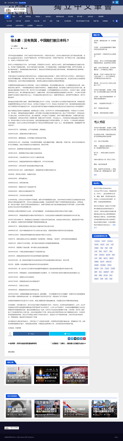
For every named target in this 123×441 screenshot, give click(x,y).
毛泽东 (109, 265)
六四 (37, 375)
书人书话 (9, 21)
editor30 (22, 381)
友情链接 (105, 21)
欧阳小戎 (108, 261)
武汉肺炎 (102, 265)
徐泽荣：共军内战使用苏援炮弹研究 (23, 343)
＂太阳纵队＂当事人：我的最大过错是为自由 (67, 343)
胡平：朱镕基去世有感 (101, 108)
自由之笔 (36, 21)
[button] (113, 21)
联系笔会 (28, 16)
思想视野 (101, 16)
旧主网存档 (67, 21)
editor (16, 46)
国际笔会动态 (60, 16)
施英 (100, 258)
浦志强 (96, 268)
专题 (57, 21)
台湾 (96, 251)
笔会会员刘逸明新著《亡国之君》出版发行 (18, 376)
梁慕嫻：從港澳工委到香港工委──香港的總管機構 (75, 377)
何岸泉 (96, 244)
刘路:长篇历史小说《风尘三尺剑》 (105, 159)
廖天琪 (108, 255)
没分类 (47, 375)
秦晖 (96, 272)
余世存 (102, 244)
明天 (44, 21)
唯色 (100, 251)
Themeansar (30, 437)
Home (116, 437)
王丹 (101, 268)
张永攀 (25, 48)
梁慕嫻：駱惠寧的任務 (46, 377)
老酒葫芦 (106, 272)
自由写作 (27, 21)
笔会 (100, 272)
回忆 (44, 375)
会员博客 (30, 25)
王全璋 (107, 268)
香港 (101, 278)
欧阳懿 (96, 265)
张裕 (113, 255)
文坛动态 (70, 16)
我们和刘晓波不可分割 (82, 21)
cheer (108, 414)
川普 (96, 255)
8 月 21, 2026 (99, 414)
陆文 (111, 275)
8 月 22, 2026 (70, 414)
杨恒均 (111, 258)
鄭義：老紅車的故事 (100, 164)
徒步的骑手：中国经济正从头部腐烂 (75, 410)
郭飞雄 (106, 275)
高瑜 (111, 278)
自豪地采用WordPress (10, 437)
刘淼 (101, 248)
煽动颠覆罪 (101, 406)
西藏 (100, 275)
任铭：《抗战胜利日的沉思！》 (104, 103)
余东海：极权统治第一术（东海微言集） (18, 410)
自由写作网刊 (20, 25)
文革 (96, 258)
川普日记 (101, 255)
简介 (14, 16)
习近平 (103, 241)
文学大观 (18, 21)
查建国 (96, 261)
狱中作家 (80, 16)
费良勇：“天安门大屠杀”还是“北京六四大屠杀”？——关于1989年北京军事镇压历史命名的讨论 (105, 76)
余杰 (107, 244)
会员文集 (9, 25)
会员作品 (90, 16)
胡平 (112, 272)
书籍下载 (96, 21)
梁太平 (102, 261)
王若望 (113, 268)
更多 (95, 175)
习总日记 (97, 241)
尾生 (111, 251)
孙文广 (106, 251)
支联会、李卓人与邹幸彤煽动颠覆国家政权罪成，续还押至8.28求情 (103, 411)
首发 (51, 21)
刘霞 (111, 248)
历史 (12, 36)
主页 (20, 16)
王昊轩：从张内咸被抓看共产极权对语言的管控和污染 (46, 411)
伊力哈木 (110, 241)
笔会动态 (48, 16)
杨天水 (106, 258)
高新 (106, 278)
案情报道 (95, 406)
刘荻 (106, 248)
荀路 (96, 275)
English (40, 25)
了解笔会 (38, 16)
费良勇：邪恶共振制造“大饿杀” (104, 113)
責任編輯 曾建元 (51, 381)
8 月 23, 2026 (42, 414)
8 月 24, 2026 (13, 414)
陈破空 (96, 278)
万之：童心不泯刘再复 (101, 141)
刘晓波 (96, 248)
